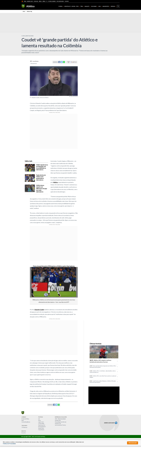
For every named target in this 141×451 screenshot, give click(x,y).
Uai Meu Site (58, 420)
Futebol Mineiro (52, 1)
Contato (67, 1)
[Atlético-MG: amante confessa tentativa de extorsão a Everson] (104, 351)
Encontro (24, 432)
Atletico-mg (29, 11)
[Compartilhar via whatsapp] (64, 62)
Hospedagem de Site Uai (60, 422)
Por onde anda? (60, 1)
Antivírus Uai (58, 423)
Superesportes (41, 425)
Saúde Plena (41, 428)
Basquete (87, 6)
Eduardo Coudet (39, 309)
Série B (44, 1)
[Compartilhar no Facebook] (59, 62)
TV (46, 1)
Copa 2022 (36, 1)
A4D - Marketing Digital (60, 418)
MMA (99, 6)
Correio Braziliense (26, 422)
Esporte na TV (67, 6)
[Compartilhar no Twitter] (62, 62)
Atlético (55, 182)
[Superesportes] (23, 6)
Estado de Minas (25, 418)
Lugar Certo (41, 422)
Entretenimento (42, 426)
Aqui (23, 420)
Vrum (39, 420)
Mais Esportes (106, 6)
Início (24, 11)
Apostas (73, 6)
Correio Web (41, 423)
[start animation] (33, 270)
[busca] (118, 6)
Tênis (81, 6)
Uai (39, 418)
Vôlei (77, 6)
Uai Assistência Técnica (60, 425)
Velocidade (93, 6)
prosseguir (133, 443)
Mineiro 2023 (30, 1)
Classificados (41, 429)
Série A (40, 1)
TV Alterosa (24, 427)
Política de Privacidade (9, 443)
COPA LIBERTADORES (27, 35)
